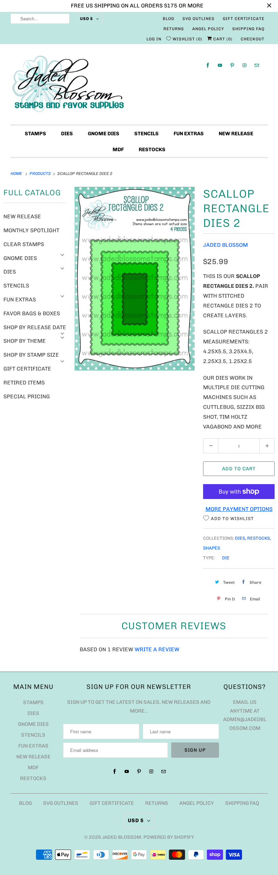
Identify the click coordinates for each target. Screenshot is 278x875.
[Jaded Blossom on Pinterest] (232, 65)
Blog (168, 18)
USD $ (86, 18)
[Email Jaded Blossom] (256, 65)
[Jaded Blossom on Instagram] (244, 65)
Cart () (222, 39)
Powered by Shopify (168, 837)
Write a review (157, 649)
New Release (236, 134)
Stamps (35, 134)
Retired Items (24, 382)
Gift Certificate (243, 18)
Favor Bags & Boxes (31, 313)
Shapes (211, 548)
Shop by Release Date (34, 327)
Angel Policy (208, 28)
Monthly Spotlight (31, 230)
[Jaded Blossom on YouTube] (220, 65)
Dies (67, 134)
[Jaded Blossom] (139, 86)
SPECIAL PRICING (26, 396)
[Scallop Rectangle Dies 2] (135, 279)
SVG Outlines (198, 18)
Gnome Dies (103, 134)
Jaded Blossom (225, 245)
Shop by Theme (24, 341)
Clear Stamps (23, 244)
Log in (153, 39)
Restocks (152, 149)
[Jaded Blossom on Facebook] (207, 65)
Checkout (252, 39)
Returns (173, 28)
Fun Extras (189, 134)
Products (40, 173)
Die (226, 557)
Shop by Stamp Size (31, 355)
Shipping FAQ (248, 28)
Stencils (146, 134)
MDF (118, 149)
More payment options (239, 509)
